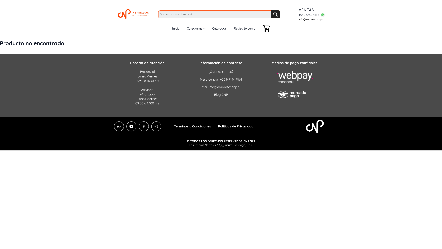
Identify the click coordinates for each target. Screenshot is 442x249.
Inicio (176, 28)
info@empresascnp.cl (311, 19)
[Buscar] (275, 14)
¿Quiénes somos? (221, 72)
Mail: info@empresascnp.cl (221, 87)
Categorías (194, 28)
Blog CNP (221, 95)
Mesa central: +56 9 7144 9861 (221, 79)
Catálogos (219, 28)
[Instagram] (156, 126)
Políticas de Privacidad (235, 126)
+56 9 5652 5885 (309, 15)
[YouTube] (131, 126)
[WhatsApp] (323, 15)
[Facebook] (144, 126)
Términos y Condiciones (192, 126)
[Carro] (266, 28)
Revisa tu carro (245, 28)
